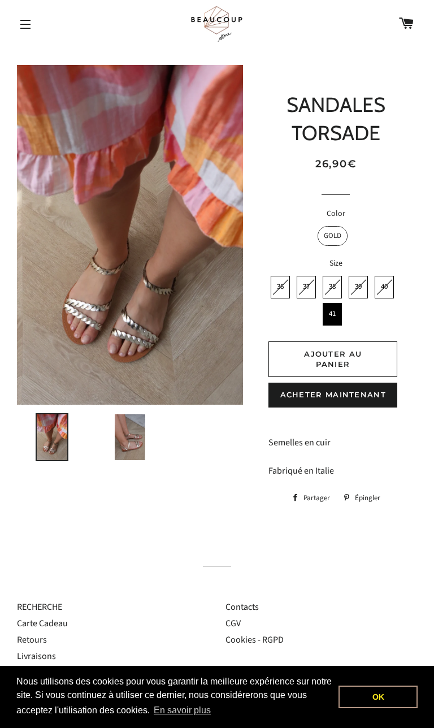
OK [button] (378, 696)
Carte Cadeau (42, 623)
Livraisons (36, 656)
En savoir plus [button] (182, 710)
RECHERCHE (39, 607)
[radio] (333, 236)
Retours (32, 640)
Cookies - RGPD (254, 640)
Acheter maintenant (333, 394)
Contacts (242, 607)
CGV (233, 623)
